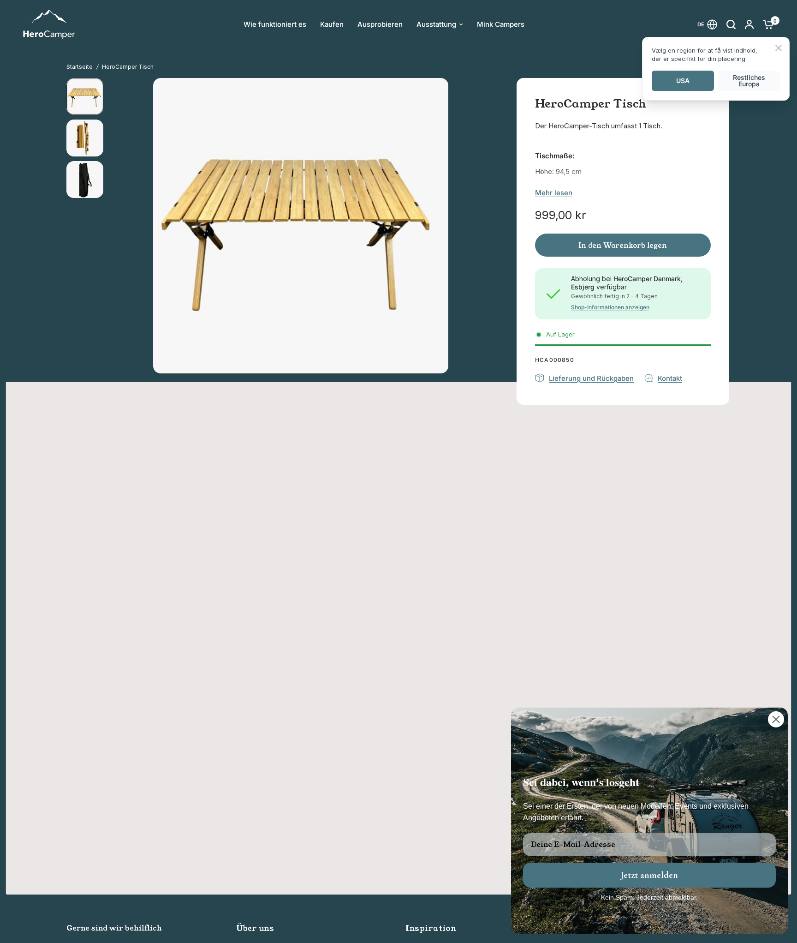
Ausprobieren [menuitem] (380, 24)
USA (683, 80)
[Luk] (778, 49)
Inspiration (431, 928)
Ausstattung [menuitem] (436, 24)
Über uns (255, 928)
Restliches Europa (749, 80)
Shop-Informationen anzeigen (610, 307)
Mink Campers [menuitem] (500, 24)
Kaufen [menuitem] (332, 24)
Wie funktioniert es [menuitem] (275, 24)
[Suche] (731, 24)
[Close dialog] (776, 719)
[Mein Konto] (749, 24)
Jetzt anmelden (649, 875)
